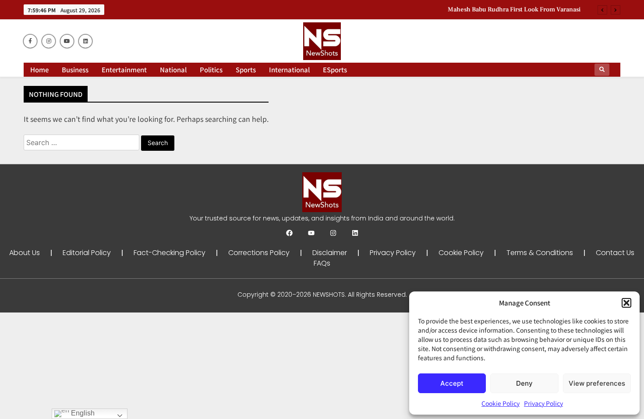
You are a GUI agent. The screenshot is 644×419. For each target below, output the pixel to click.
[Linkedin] (355, 233)
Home (39, 69)
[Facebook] (289, 233)
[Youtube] (311, 233)
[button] (626, 302)
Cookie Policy (500, 403)
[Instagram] (333, 233)
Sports (246, 69)
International (289, 69)
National (173, 69)
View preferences (597, 383)
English (82, 413)
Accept (452, 383)
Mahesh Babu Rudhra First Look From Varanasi (514, 9)
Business (75, 69)
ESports (335, 69)
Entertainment (124, 69)
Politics (211, 69)
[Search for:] (82, 142)
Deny (524, 383)
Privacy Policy (543, 403)
